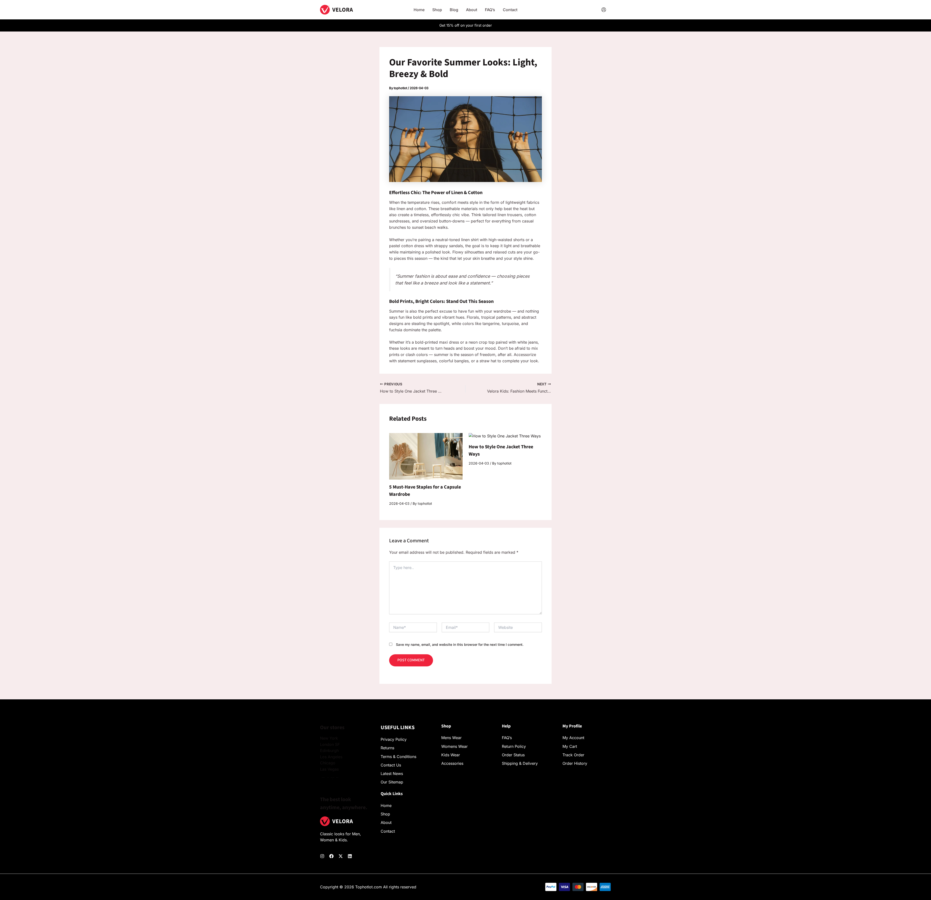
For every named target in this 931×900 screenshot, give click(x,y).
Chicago (327, 762)
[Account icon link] (603, 9)
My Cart (569, 746)
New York (329, 738)
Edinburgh (329, 750)
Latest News (392, 773)
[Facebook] (331, 856)
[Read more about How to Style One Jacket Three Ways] (505, 436)
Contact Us (391, 765)
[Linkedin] (350, 856)
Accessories (452, 763)
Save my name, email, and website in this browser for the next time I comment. (459, 644)
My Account (573, 737)
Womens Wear (454, 746)
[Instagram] (322, 856)
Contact (388, 831)
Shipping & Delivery (520, 763)
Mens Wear (451, 737)
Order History (574, 763)
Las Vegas (329, 769)
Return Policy (514, 746)
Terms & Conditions (398, 756)
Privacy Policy (394, 739)
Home (386, 805)
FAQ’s (507, 737)
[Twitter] (340, 856)
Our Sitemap (392, 782)
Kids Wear (450, 754)
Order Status (513, 754)
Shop (385, 814)
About (386, 822)
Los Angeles (331, 756)
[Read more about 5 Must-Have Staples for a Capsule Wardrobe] (426, 455)
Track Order (573, 754)
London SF (330, 744)
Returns (387, 747)
